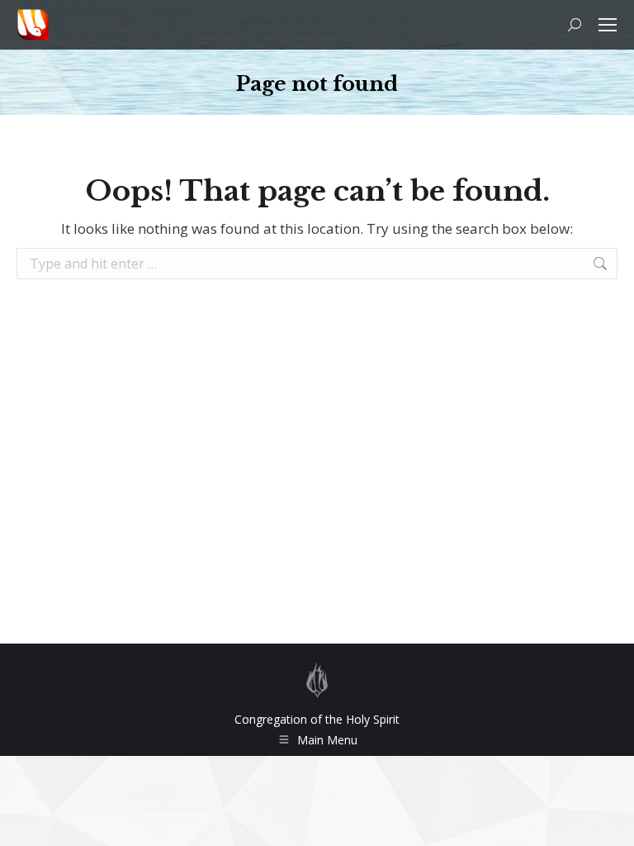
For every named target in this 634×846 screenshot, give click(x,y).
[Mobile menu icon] (607, 25)
